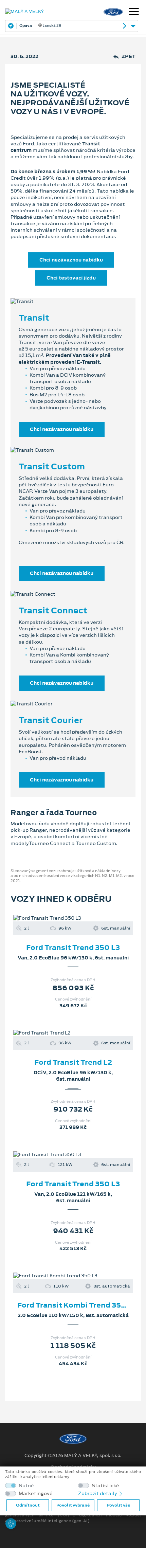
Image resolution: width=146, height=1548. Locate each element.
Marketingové (36, 1493)
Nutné (26, 1485)
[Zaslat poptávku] (84, 918)
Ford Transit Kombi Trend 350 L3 (76, 1305)
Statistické (105, 1485)
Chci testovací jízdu (71, 277)
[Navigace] (134, 12)
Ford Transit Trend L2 (73, 1062)
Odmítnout (28, 1505)
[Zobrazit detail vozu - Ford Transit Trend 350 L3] (62, 918)
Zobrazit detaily (98, 1493)
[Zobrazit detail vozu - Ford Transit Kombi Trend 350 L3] (62, 1276)
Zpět (128, 56)
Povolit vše (118, 1505)
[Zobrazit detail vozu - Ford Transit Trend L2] (62, 1033)
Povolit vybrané (73, 1505)
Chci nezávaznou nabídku (71, 259)
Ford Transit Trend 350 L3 (73, 947)
